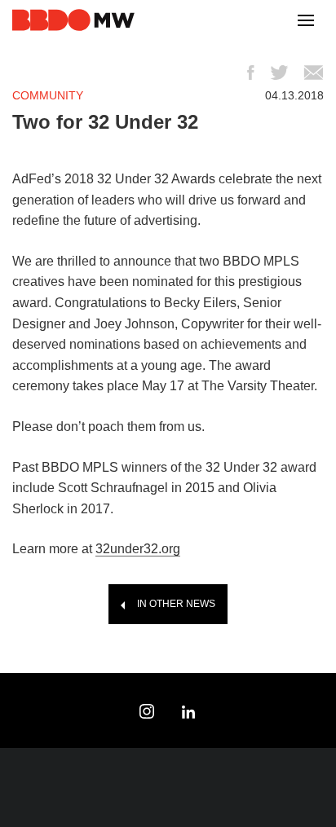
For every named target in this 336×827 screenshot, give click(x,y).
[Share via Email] (313, 72)
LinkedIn (189, 711)
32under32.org (137, 549)
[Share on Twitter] (279, 72)
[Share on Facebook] (250, 72)
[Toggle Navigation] (305, 20)
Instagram (146, 711)
